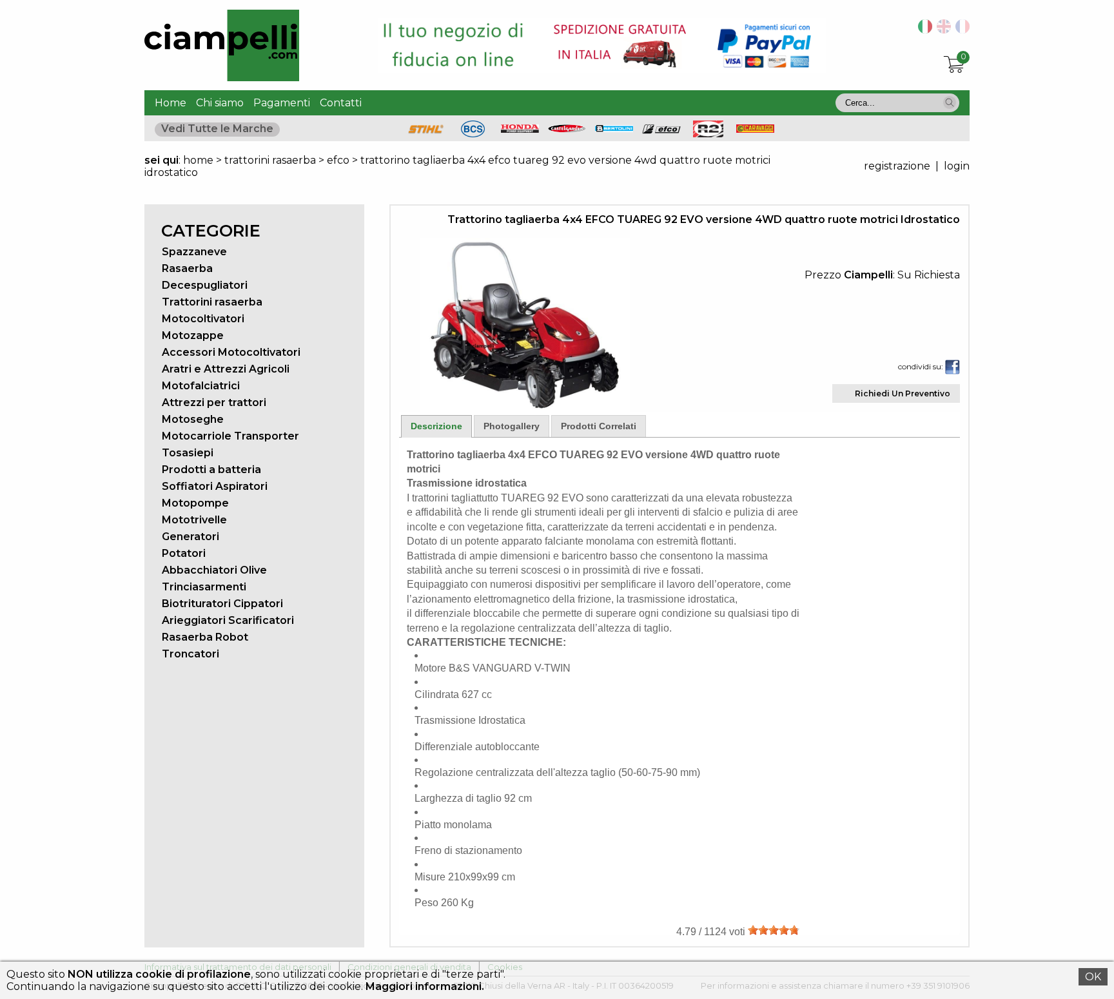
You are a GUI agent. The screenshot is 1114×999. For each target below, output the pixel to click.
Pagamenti (281, 103)
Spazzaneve (194, 252)
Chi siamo (220, 103)
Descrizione (436, 426)
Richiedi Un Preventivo (902, 393)
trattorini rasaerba (270, 160)
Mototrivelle (194, 520)
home (198, 160)
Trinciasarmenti (204, 587)
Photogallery (512, 426)
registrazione (897, 166)
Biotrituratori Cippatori (222, 603)
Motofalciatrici (201, 386)
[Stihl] (426, 134)
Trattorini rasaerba (212, 302)
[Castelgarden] (567, 129)
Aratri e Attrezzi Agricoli (225, 369)
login (957, 166)
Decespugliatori (205, 285)
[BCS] (473, 134)
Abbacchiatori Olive (214, 570)
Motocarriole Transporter (230, 436)
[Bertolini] (614, 128)
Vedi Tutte (217, 128)
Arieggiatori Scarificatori (228, 620)
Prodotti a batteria (211, 469)
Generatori (190, 536)
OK (1093, 977)
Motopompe (195, 503)
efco (338, 160)
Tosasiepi (187, 453)
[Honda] (520, 129)
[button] (950, 102)
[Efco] (661, 130)
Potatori (184, 553)
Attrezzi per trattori (214, 402)
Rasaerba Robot (205, 637)
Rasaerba (187, 268)
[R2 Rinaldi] (708, 134)
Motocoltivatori (203, 319)
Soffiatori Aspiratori (215, 486)
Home (170, 103)
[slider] (773, 930)
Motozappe (193, 335)
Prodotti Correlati (598, 426)
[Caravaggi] (755, 129)
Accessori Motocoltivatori (231, 352)
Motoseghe (193, 419)
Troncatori (190, 654)
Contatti (341, 103)
